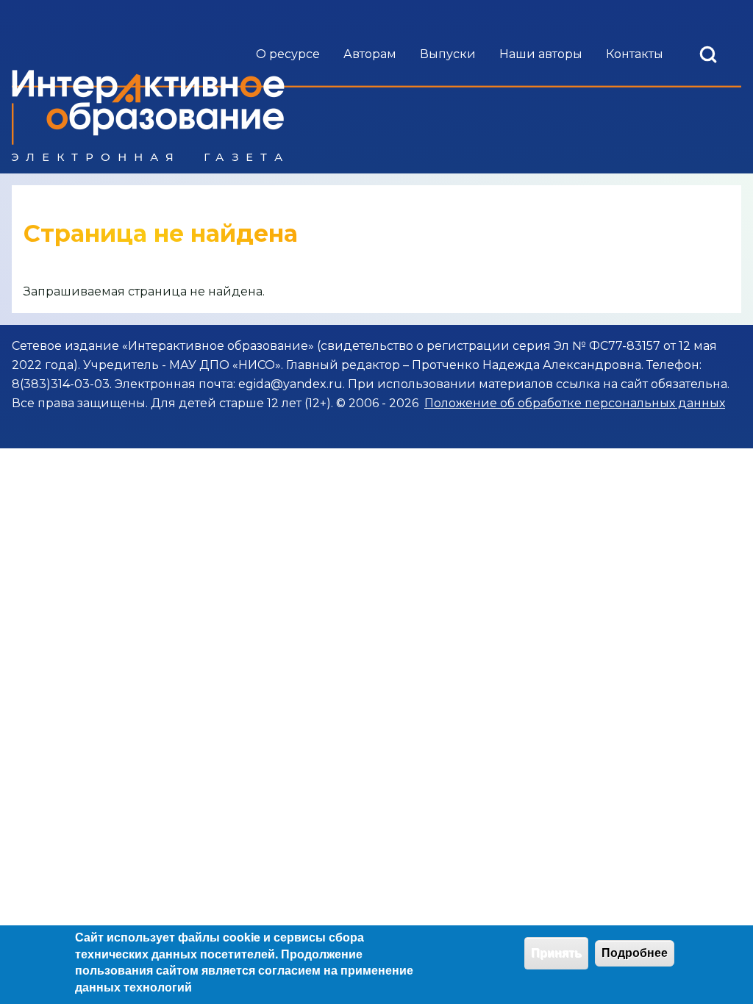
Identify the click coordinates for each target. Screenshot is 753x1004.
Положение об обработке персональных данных (574, 403)
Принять (556, 953)
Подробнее (635, 953)
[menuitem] (288, 54)
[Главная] (148, 116)
